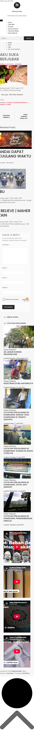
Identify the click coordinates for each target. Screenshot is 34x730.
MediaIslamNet (17, 11)
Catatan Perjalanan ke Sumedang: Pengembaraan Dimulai (18, 518)
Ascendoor (10, 673)
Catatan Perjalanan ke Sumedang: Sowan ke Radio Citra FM (18, 451)
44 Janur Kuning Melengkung (13, 353)
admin (19, 64)
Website (4, 287)
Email (4, 278)
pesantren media (20, 102)
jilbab (9, 102)
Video (2, 100)
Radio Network (12, 33)
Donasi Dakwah (13, 29)
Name (4, 268)
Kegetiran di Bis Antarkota (18, 383)
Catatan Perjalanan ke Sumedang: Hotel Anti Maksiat (16, 484)
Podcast (10, 27)
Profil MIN (11, 24)
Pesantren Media (13, 31)
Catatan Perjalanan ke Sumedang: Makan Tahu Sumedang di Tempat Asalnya (16, 416)
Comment (6, 245)
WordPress (25, 673)
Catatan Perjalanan (10, 350)
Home (10, 22)
